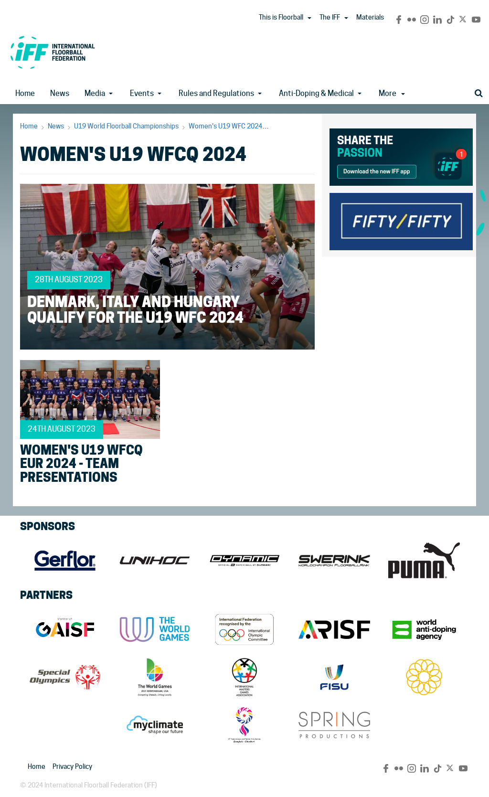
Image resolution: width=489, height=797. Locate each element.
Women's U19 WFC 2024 (225, 126)
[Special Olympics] (65, 677)
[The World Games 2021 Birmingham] (155, 677)
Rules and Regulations (216, 93)
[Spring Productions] (334, 725)
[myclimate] (155, 725)
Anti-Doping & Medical (316, 93)
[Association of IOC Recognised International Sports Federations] (334, 629)
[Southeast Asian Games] (424, 677)
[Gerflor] (65, 560)
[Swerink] (334, 560)
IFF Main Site (52, 52)
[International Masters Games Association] (244, 677)
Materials (370, 17)
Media (95, 93)
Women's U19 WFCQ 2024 (311, 126)
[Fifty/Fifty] (401, 219)
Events (142, 93)
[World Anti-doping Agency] (424, 629)
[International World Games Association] (155, 629)
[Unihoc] (155, 560)
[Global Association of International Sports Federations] (65, 629)
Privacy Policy (72, 766)
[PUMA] (424, 560)
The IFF (329, 17)
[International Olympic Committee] (244, 629)
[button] (309, 18)
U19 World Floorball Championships (126, 126)
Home (25, 93)
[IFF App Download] (401, 155)
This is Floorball (281, 17)
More (387, 93)
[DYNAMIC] (244, 560)
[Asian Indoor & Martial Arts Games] (244, 725)
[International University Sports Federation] (334, 677)
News (59, 93)
